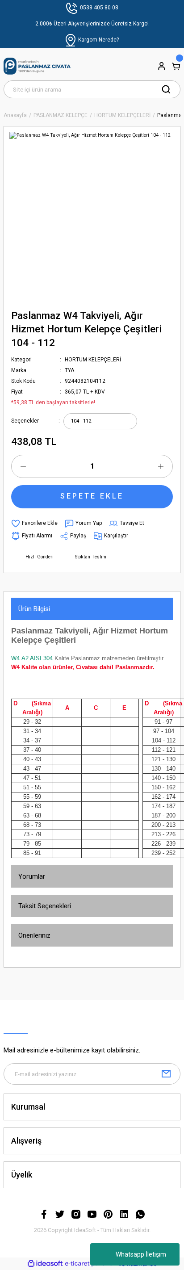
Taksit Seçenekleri (44, 906)
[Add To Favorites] (34, 523)
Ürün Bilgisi (34, 609)
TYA (69, 370)
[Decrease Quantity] (23, 466)
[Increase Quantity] (160, 466)
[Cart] (175, 66)
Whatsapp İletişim (141, 1254)
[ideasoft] (45, 1264)
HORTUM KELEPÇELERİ (93, 359)
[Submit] (166, 1074)
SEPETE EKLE (92, 496)
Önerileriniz (34, 935)
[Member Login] (161, 66)
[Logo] (37, 66)
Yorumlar (31, 876)
